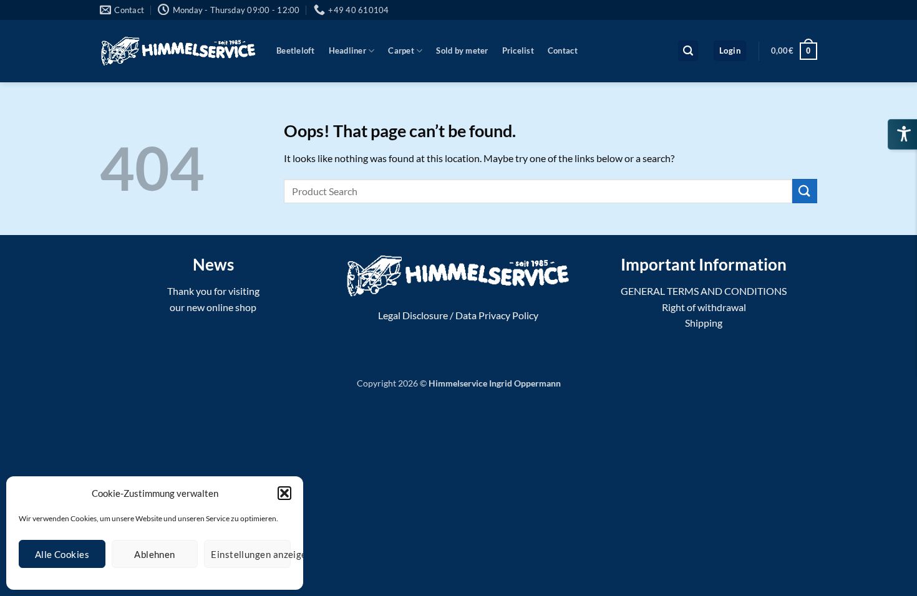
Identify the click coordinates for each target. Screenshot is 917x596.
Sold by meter (462, 50)
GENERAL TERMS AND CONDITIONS (704, 291)
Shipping (703, 323)
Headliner (347, 50)
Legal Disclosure (413, 315)
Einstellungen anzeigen (251, 554)
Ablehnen (154, 554)
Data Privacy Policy (496, 315)
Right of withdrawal (704, 307)
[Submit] (804, 191)
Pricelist (518, 50)
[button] (284, 493)
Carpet (401, 50)
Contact (563, 50)
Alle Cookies (62, 554)
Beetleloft (295, 50)
